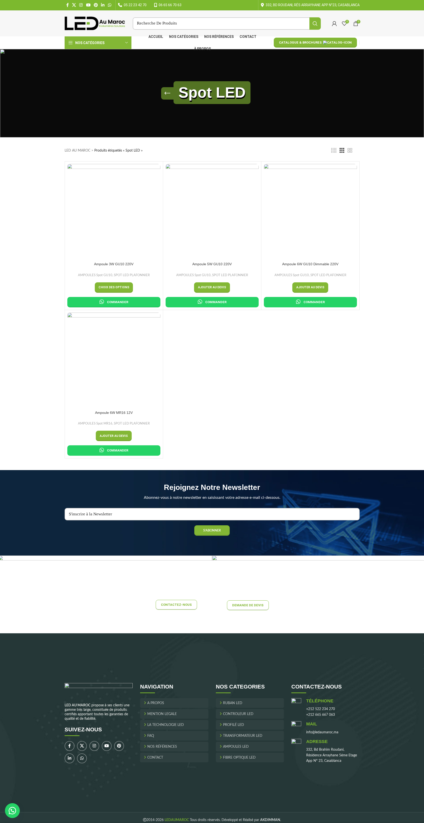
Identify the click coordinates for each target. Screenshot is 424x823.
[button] (212, 287)
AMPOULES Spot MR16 (95, 423)
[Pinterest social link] (95, 5)
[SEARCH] (315, 23)
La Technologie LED (165, 725)
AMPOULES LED (236, 746)
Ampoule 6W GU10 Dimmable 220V (310, 264)
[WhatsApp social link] (109, 5)
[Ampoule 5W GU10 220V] (212, 210)
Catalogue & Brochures (300, 42)
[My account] (334, 23)
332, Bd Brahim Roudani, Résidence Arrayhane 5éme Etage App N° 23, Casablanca (331, 755)
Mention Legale (162, 714)
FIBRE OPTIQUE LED (239, 757)
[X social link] (74, 5)
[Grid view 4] (333, 150)
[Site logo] (95, 23)
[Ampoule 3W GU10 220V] (113, 210)
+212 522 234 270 (320, 709)
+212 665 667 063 (320, 715)
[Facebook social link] (68, 5)
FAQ (150, 736)
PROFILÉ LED (233, 725)
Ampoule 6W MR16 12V (114, 413)
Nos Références (162, 746)
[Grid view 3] (342, 150)
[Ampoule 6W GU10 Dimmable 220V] (310, 210)
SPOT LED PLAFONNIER (132, 275)
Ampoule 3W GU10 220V (113, 264)
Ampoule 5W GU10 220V (212, 264)
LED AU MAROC (77, 150)
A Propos (155, 703)
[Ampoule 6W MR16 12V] (113, 359)
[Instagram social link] (81, 5)
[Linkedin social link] (103, 5)
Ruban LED (232, 703)
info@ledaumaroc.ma (322, 732)
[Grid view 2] (350, 150)
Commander (117, 302)
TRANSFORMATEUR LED (242, 736)
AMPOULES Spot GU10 (95, 275)
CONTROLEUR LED (238, 714)
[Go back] (167, 93)
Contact (155, 757)
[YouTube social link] (88, 5)
